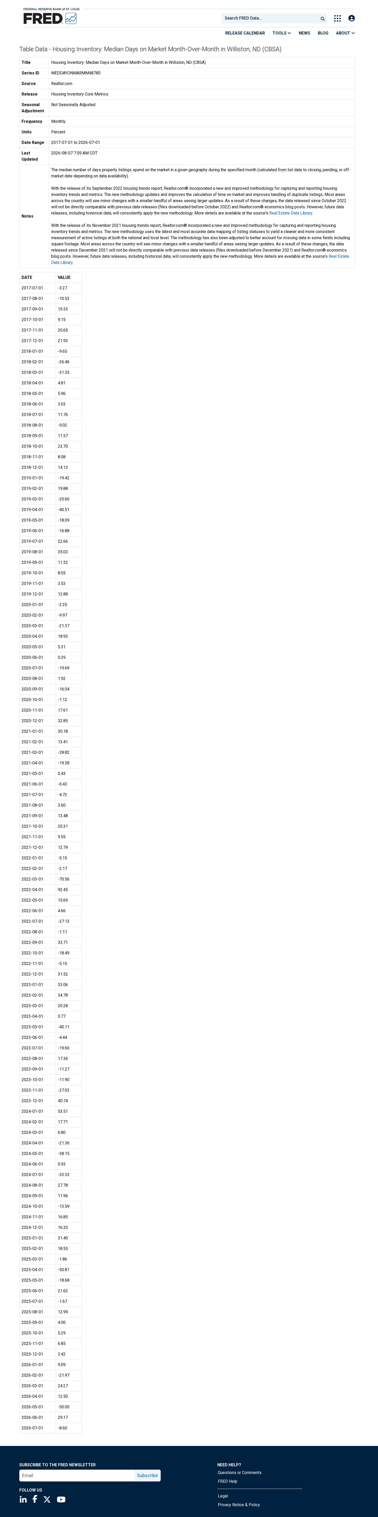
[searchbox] (271, 18)
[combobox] (269, 18)
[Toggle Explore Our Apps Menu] (337, 18)
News (304, 33)
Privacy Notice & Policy (239, 1504)
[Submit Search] (323, 18)
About (343, 33)
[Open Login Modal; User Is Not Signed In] (351, 18)
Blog (323, 33)
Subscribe (147, 1475)
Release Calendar (245, 33)
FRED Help (227, 1481)
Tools (280, 33)
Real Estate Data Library (290, 213)
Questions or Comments (240, 1472)
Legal (223, 1496)
